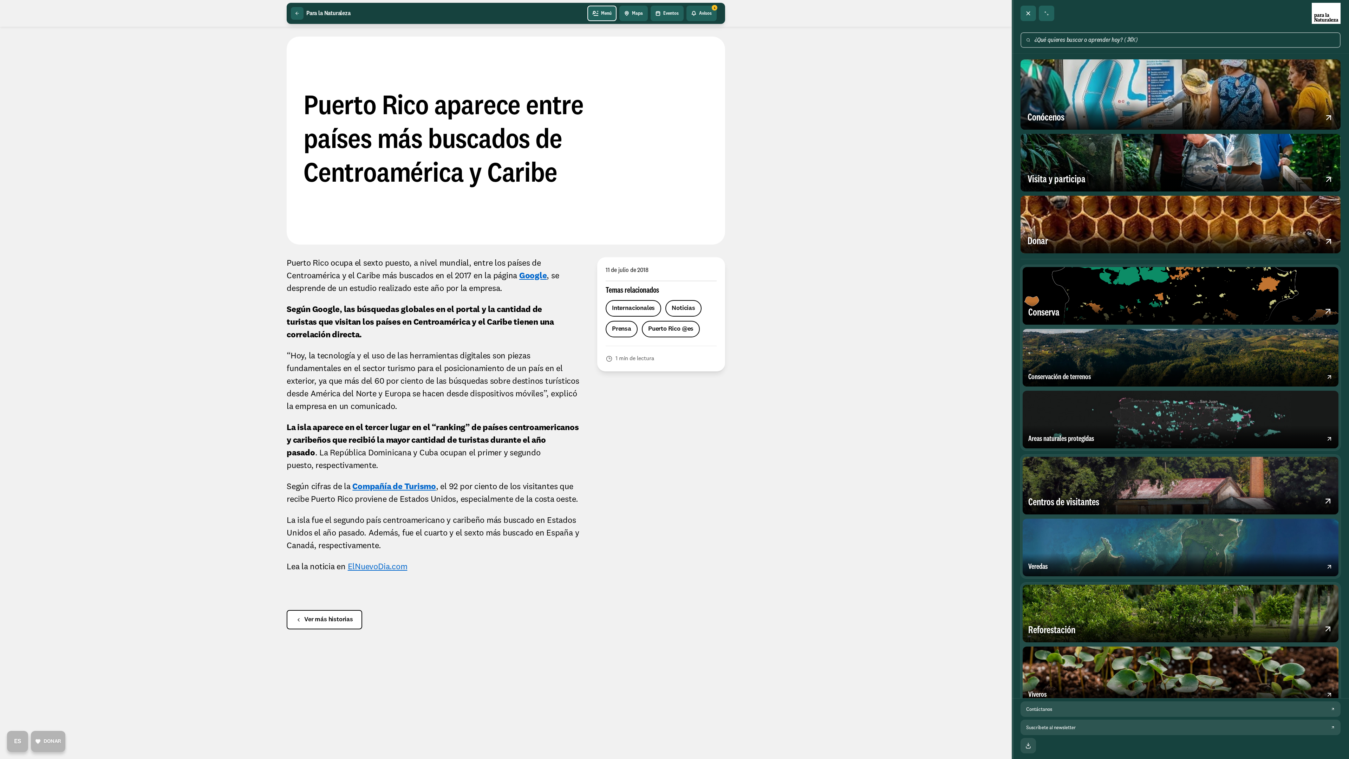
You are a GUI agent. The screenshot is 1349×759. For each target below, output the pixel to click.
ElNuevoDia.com (378, 567)
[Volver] (297, 13)
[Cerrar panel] (1028, 13)
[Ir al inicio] (1326, 13)
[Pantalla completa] (1046, 13)
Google (533, 276)
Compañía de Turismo (394, 487)
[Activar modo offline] (1028, 745)
